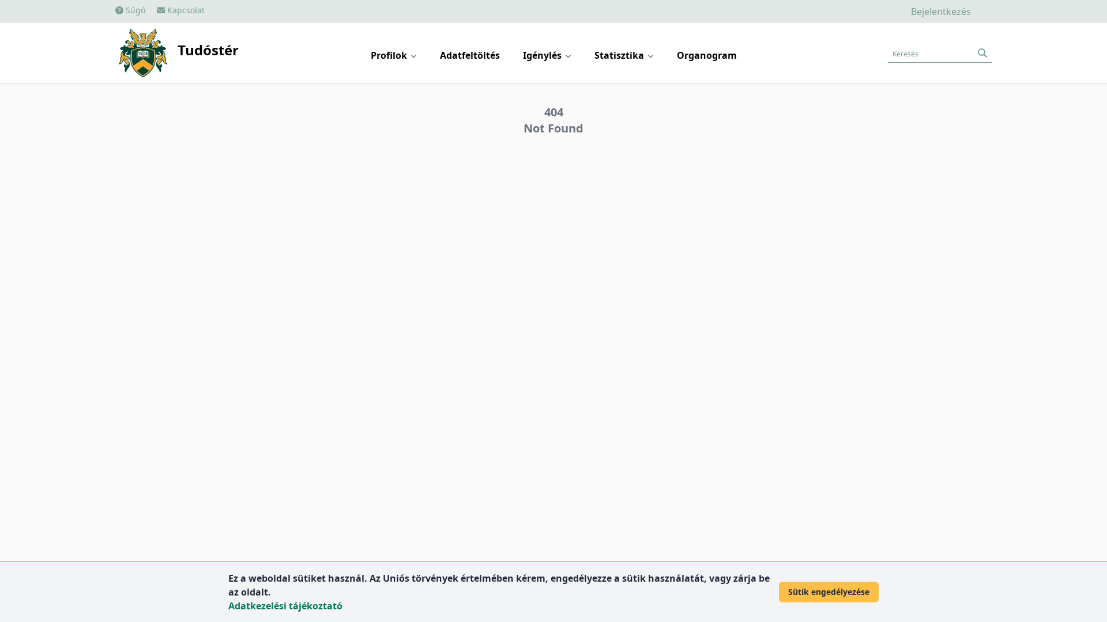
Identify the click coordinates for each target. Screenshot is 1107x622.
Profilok (390, 55)
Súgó (134, 10)
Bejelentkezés (941, 11)
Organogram (707, 55)
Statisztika (620, 55)
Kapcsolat (185, 10)
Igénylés (543, 55)
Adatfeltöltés (470, 55)
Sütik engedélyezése (828, 591)
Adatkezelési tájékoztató (285, 606)
